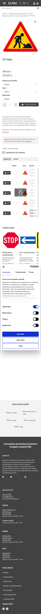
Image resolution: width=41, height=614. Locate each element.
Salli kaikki (20, 334)
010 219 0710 (6, 540)
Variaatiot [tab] (7, 159)
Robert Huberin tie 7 (8, 510)
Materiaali (6, 95)
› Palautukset (7, 590)
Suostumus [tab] (6, 272)
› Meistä (5, 573)
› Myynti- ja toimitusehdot (11, 586)
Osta (8, 172)
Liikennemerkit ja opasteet (17, 14)
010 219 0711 (6, 557)
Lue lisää (5, 132)
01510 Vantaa (6, 512)
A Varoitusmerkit (22, 16)
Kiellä (20, 346)
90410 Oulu (6, 555)
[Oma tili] (34, 3)
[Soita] (20, 3)
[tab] (16, 159)
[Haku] (27, 3)
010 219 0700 (6, 495)
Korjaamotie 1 (6, 536)
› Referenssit (7, 581)
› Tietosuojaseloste (9, 595)
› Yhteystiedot (7, 577)
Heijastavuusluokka (9, 81)
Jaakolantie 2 (6, 553)
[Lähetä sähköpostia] (24, 3)
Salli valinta (20, 340)
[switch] (36, 313)
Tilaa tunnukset (26, 141)
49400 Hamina (7, 538)
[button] (35, 22)
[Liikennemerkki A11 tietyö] (20, 36)
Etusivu (4, 14)
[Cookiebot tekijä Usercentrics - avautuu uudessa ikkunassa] (30, 266)
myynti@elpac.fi (7, 497)
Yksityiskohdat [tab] (20, 272)
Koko (4, 88)
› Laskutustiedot (8, 599)
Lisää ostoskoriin (30, 104)
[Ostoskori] (37, 3)
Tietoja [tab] (31, 272)
